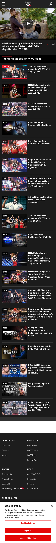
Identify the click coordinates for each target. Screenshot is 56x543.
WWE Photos (32, 455)
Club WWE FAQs (33, 474)
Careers (5, 450)
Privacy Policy (7, 479)
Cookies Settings (28, 523)
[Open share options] (53, 44)
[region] (28, 522)
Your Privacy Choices (8, 489)
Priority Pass (32, 460)
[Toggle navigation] (3, 3)
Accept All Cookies (28, 538)
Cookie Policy (32, 489)
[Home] (28, 4)
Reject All (28, 531)
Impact (4, 455)
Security (30, 484)
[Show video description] (47, 44)
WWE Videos (32, 450)
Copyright (6, 484)
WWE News (32, 445)
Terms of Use (7, 474)
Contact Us (31, 479)
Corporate (6, 445)
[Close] (52, 506)
